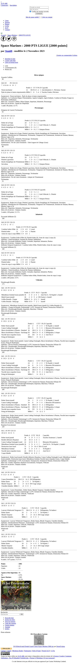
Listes (7, 20)
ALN (6, 28)
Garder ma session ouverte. (40, 11)
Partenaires (27, 651)
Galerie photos (9, 625)
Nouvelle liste (9, 618)
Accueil (3, 35)
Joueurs (7, 22)
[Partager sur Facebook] (3, 41)
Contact (7, 30)
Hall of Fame (36, 651)
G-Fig (7, 26)
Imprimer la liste (10, 59)
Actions (74, 55)
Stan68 (8, 51)
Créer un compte (47, 17)
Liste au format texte (11, 62)
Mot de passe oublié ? (33, 17)
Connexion (4, 5)
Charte (9, 651)
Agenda (7, 627)
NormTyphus (60, 646)
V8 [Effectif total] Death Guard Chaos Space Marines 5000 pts (33, 646)
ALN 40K (4, 3)
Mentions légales (17, 651)
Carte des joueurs (10, 623)
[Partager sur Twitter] (8, 41)
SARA (7, 629)
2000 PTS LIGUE (25, 35)
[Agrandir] (39, 644)
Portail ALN (46, 651)
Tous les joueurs (10, 621)
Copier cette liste (10, 60)
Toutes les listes (10, 620)
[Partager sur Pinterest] (14, 41)
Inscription (13, 5)
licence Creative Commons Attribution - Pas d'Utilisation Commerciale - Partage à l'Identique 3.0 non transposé (36, 657)
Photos (7, 24)
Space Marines (12, 35)
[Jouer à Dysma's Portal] (16, 610)
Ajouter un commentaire (64, 55)
